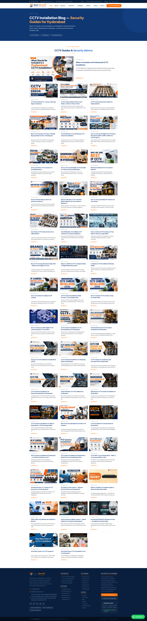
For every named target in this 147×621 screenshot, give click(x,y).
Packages (80, 5)
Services (62, 5)
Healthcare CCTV (66, 597)
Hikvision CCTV (86, 578)
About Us (84, 595)
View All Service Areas (109, 594)
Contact (102, 5)
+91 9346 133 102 (34, 1)
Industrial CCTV (66, 593)
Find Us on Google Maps (110, 598)
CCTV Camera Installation (68, 576)
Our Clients (85, 597)
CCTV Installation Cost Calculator (94, 1)
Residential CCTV (66, 589)
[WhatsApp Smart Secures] (43, 603)
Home (51, 5)
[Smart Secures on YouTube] (37, 603)
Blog (82, 1)
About (56, 5)
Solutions (71, 5)
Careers (106, 1)
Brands (88, 5)
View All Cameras (86, 605)
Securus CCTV (85, 585)
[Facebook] (110, 1)
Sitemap (84, 607)
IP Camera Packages (67, 582)
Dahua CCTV (85, 580)
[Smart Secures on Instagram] (34, 603)
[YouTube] (115, 1)
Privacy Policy (103, 619)
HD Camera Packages (67, 580)
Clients (96, 5)
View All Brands (85, 589)
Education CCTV (66, 595)
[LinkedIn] (117, 1)
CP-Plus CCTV (86, 576)
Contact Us (85, 603)
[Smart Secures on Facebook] (30, 603)
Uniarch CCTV (85, 587)
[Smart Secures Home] (37, 574)
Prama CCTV (85, 582)
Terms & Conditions (113, 619)
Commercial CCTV (66, 591)
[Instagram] (112, 1)
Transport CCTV (66, 599)
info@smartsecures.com (47, 1)
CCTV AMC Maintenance (68, 578)
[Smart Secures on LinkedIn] (40, 603)
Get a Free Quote (115, 5)
